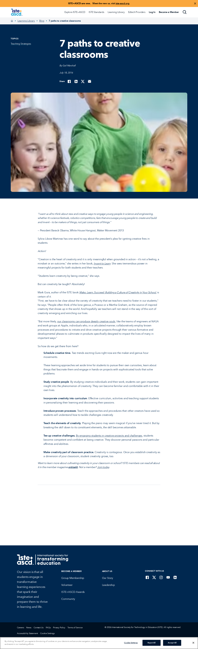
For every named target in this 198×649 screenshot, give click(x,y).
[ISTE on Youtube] (168, 577)
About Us (107, 571)
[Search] (184, 12)
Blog (41, 20)
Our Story (107, 578)
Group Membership (72, 578)
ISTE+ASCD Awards (73, 592)
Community (68, 599)
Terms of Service (75, 627)
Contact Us (38, 627)
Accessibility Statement (27, 633)
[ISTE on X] (154, 577)
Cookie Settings (47, 633)
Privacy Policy (59, 627)
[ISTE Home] (16, 12)
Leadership (108, 585)
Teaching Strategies (21, 43)
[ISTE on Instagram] (161, 577)
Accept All (172, 643)
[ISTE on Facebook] (147, 577)
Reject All (151, 643)
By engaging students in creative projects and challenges (109, 435)
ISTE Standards (96, 12)
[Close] (193, 643)
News (28, 627)
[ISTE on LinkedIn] (175, 577)
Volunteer (66, 585)
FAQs (48, 627)
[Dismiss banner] (195, 3)
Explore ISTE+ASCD (75, 12)
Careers (20, 627)
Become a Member (71, 571)
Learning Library (116, 12)
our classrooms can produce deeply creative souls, (86, 321)
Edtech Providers (136, 12)
